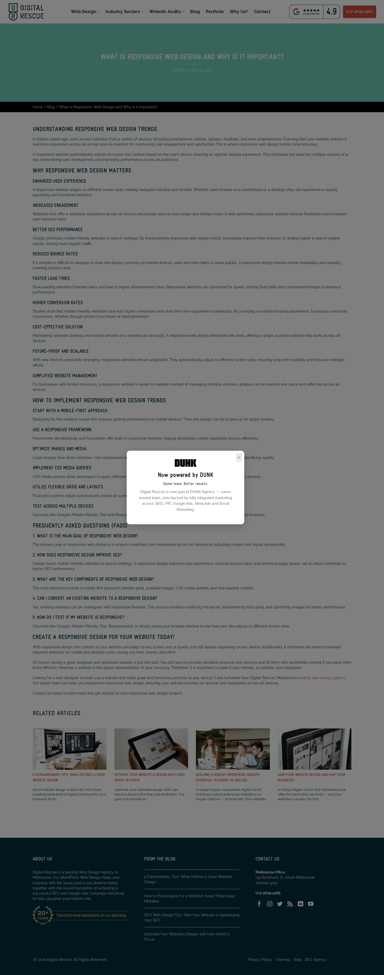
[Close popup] (239, 457)
